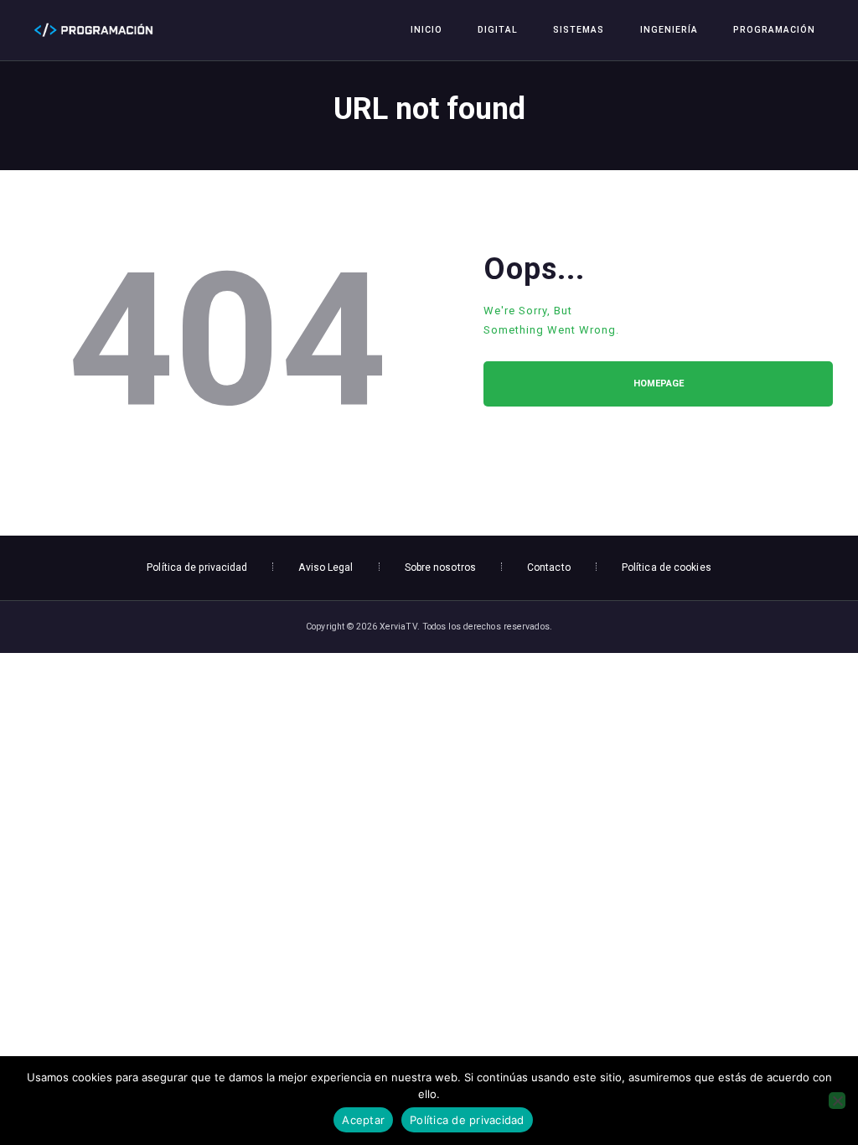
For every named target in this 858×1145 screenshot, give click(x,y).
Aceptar (363, 1120)
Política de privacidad (467, 1120)
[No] (837, 1100)
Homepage (658, 383)
